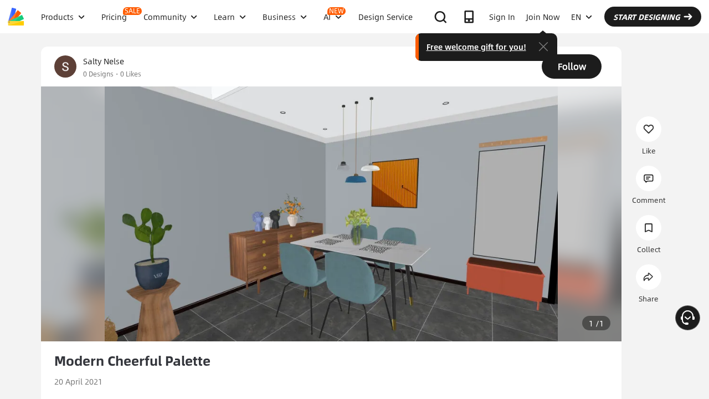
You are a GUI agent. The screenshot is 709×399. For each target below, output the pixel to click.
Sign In (502, 17)
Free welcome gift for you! (476, 46)
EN (576, 17)
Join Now (543, 17)
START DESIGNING (646, 17)
